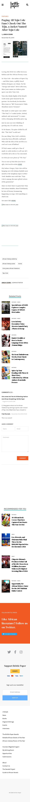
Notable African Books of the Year (13, 738)
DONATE (15, 671)
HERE (20, 164)
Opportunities (7, 753)
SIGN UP (15, 698)
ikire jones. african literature (11, 268)
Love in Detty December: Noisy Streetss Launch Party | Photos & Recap (20, 325)
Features (14, 514)
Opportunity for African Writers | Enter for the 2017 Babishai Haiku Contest (20, 587)
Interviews (5, 728)
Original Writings (8, 722)
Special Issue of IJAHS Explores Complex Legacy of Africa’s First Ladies (20, 308)
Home (20, 263)
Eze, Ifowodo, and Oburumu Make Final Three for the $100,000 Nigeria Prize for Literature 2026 (20, 542)
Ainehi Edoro (6, 283)
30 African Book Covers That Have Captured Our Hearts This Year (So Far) (19, 521)
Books (4, 718)
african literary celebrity (9, 259)
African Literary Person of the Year (13, 741)
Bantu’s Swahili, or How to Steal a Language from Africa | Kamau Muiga (20, 341)
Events (4, 725)
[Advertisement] (15, 486)
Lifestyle (5, 712)
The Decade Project (8, 769)
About (4, 763)
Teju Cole (5, 273)
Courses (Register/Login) (10, 747)
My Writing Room (8, 750)
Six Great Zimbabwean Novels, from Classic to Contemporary (20, 356)
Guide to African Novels (10, 772)
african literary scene (8, 263)
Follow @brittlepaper (10, 634)
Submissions (6, 757)
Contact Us (6, 766)
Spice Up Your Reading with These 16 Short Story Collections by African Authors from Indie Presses (20, 376)
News (13, 534)
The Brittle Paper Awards (10, 734)
